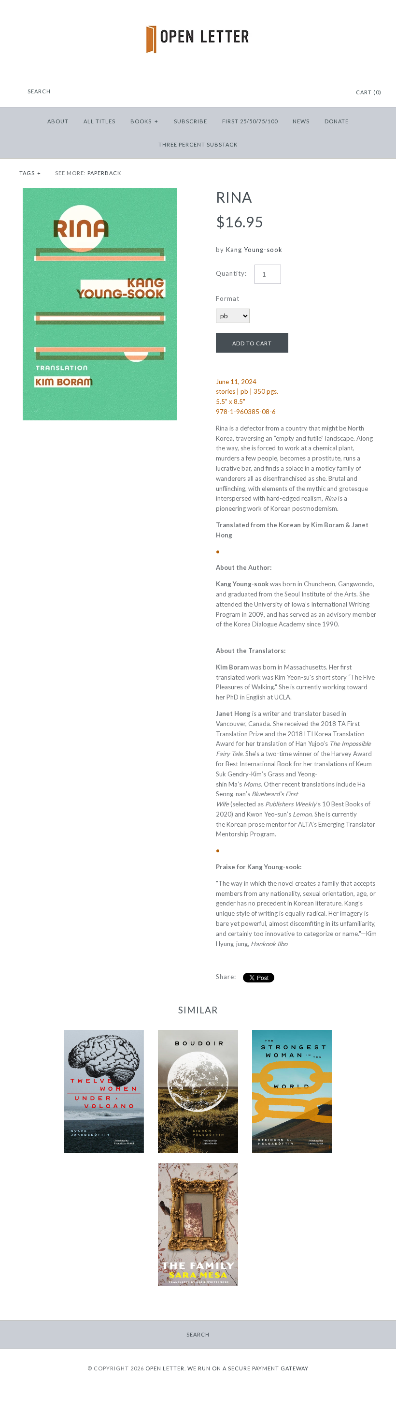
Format (228, 298)
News (301, 121)
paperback (104, 173)
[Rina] (100, 193)
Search (198, 1334)
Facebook (310, 93)
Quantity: (231, 273)
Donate (337, 121)
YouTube (334, 93)
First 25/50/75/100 (250, 121)
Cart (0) (369, 92)
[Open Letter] (198, 14)
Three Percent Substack (198, 144)
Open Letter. (165, 1368)
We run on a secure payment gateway (248, 1368)
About (58, 121)
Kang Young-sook (254, 249)
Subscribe (190, 121)
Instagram (322, 93)
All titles (99, 121)
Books (144, 121)
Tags (30, 173)
